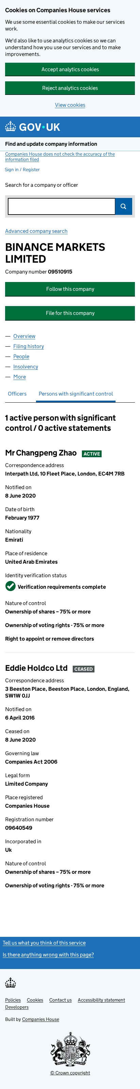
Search (123, 206)
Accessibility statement (101, 1000)
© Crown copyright (70, 1073)
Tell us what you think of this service (44, 943)
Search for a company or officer (41, 185)
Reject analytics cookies (70, 88)
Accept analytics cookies (70, 69)
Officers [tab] (17, 393)
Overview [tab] (24, 336)
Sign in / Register (22, 169)
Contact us (60, 1000)
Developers (17, 1007)
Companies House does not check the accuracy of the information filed (60, 156)
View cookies (70, 105)
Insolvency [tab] (25, 366)
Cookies (35, 1000)
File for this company (70, 313)
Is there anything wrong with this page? (48, 954)
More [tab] (19, 377)
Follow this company (70, 289)
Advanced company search (36, 231)
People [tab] (21, 356)
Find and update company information (51, 144)
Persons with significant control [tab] (76, 393)
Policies (13, 1000)
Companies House (40, 1019)
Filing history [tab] (28, 346)
